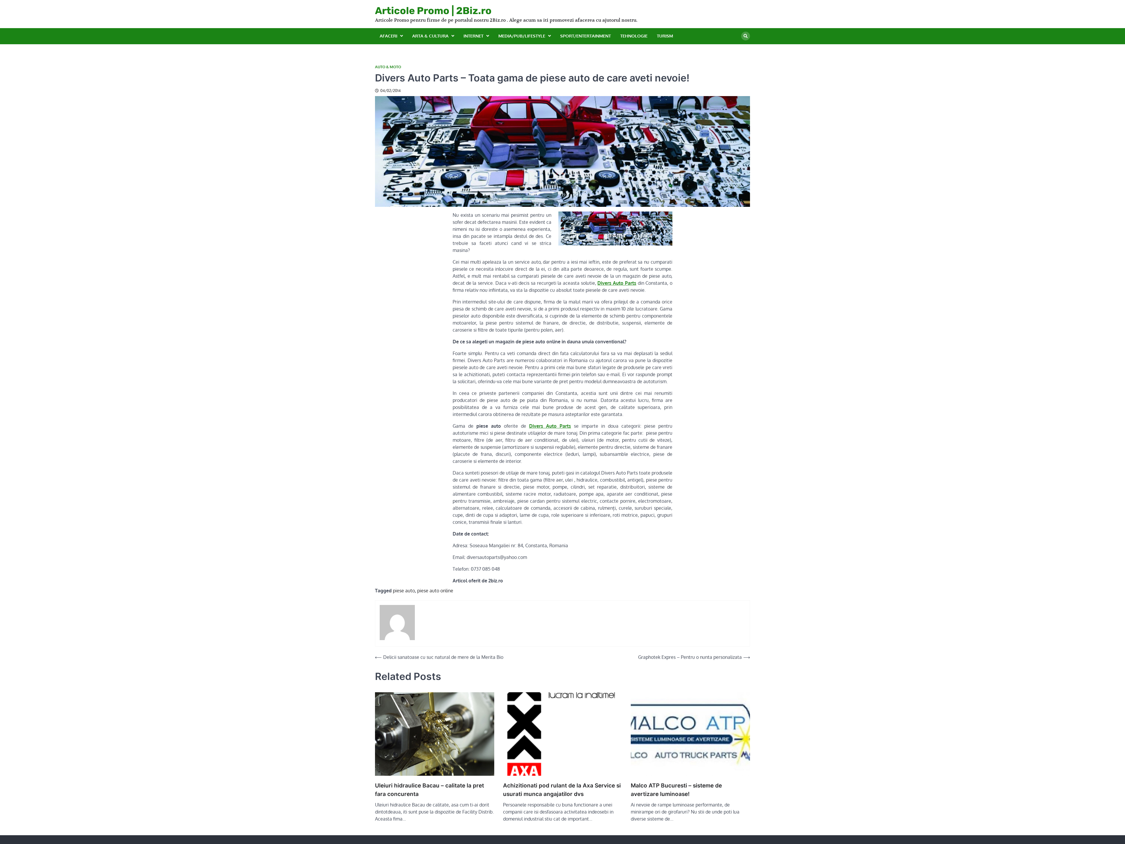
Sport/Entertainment (585, 36)
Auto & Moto (388, 67)
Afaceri (388, 36)
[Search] (745, 36)
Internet (473, 36)
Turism (665, 36)
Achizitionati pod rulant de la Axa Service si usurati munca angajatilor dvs (562, 789)
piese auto (404, 591)
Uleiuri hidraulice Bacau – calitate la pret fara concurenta (429, 789)
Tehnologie (633, 36)
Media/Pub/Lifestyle (521, 36)
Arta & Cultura (430, 36)
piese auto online (435, 591)
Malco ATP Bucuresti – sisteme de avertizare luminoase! (676, 789)
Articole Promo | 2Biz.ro (433, 10)
